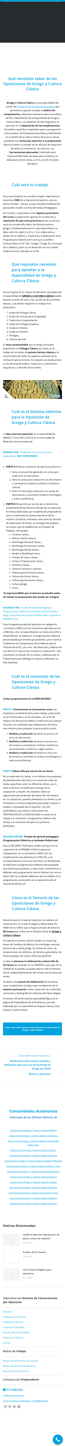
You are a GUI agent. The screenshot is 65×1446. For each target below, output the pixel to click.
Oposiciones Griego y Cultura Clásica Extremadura (33, 1171)
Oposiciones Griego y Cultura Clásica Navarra (33, 1176)
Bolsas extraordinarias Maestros (19, 1365)
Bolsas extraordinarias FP (16, 1371)
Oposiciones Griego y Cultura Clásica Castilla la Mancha (33, 1160)
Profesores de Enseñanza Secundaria (36, 106)
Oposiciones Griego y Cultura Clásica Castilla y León (33, 1166)
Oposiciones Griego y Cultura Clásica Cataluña (33, 1187)
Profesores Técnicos (13, 1322)
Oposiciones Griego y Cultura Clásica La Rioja (33, 1182)
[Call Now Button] (58, 1440)
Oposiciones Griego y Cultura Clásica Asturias (33, 1203)
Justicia (6, 1342)
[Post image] (11, 1239)
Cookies (50, 1440)
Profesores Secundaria (14, 1316)
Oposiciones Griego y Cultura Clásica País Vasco (33, 1192)
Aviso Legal (29, 1440)
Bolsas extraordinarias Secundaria (20, 1360)
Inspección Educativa (13, 1327)
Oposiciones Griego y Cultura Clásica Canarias (33, 1155)
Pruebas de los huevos (34, 1252)
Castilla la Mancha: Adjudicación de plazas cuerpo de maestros (41, 1236)
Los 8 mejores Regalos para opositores (37, 1271)
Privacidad (40, 1440)
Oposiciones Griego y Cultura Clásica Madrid (33, 1130)
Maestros (7, 1311)
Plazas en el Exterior (13, 1337)
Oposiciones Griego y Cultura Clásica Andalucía (33, 1135)
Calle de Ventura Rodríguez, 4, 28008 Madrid (25, 1400)
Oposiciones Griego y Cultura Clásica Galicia (33, 1150)
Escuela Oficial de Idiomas (16, 1332)
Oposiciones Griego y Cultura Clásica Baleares (33, 1198)
